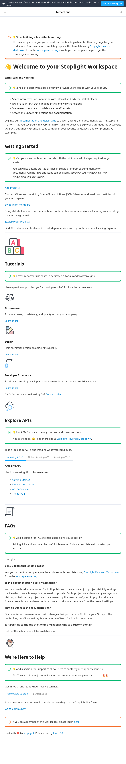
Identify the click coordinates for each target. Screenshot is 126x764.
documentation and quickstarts (38, 120)
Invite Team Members (17, 204)
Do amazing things (23, 484)
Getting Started (21, 480)
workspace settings (48, 50)
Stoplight (29, 733)
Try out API (18, 493)
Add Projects (12, 187)
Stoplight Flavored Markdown (74, 438)
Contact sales (53, 394)
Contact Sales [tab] (40, 693)
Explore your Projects (17, 221)
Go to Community (15, 709)
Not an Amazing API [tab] (38, 457)
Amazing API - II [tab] (62, 457)
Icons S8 (58, 733)
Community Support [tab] (17, 693)
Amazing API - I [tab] (15, 457)
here (76, 721)
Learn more (11, 320)
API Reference (20, 489)
